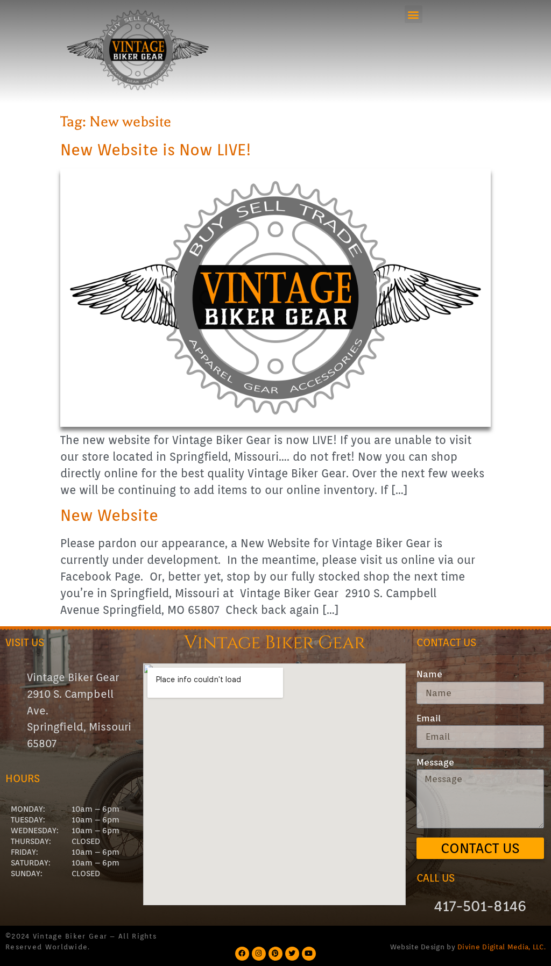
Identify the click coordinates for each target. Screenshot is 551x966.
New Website (109, 515)
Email (428, 718)
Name (429, 674)
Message (435, 762)
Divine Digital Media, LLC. (501, 946)
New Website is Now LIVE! (155, 149)
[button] (413, 14)
